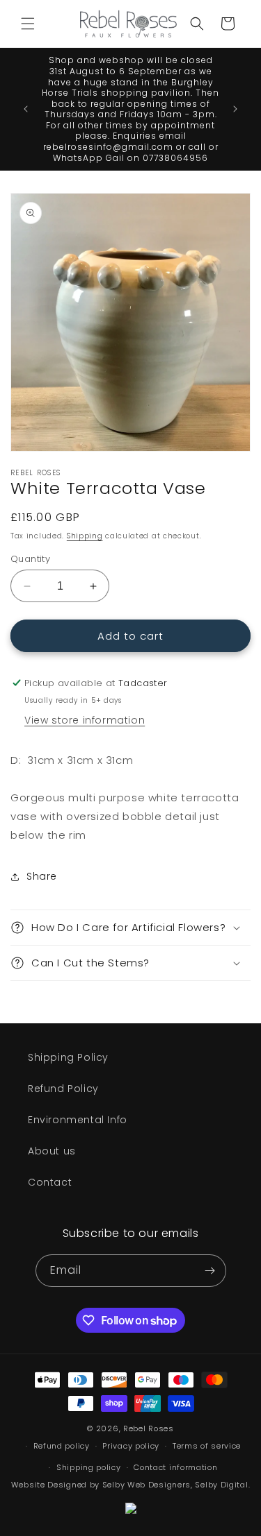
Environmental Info (77, 1120)
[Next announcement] (235, 109)
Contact (50, 1182)
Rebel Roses (148, 1428)
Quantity (30, 558)
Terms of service (207, 1445)
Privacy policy (130, 1445)
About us (52, 1151)
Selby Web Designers (146, 1484)
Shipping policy (88, 1467)
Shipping (85, 536)
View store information (84, 720)
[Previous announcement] (25, 109)
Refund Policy (63, 1088)
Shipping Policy (68, 1057)
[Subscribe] (210, 1270)
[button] (28, 23)
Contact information (175, 1467)
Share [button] (41, 876)
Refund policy (61, 1445)
